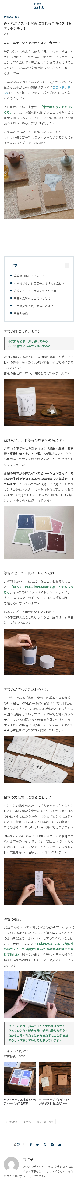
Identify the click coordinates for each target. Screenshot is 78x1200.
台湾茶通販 (12, 1121)
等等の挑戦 (21, 313)
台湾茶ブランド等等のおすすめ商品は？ (39, 283)
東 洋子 (10, 33)
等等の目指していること (29, 276)
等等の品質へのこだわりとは (32, 298)
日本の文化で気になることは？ (33, 306)
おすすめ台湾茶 (45, 1121)
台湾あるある (12, 16)
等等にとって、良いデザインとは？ (36, 291)
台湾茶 (27, 1121)
